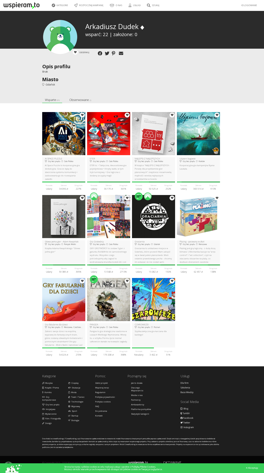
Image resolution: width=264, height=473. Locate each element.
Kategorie (62, 5)
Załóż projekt (101, 383)
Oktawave (172, 462)
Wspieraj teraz (102, 387)
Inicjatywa (50, 409)
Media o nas (137, 395)
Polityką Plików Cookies (143, 466)
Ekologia (74, 420)
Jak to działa (136, 383)
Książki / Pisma (51, 387)
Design (48, 423)
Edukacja (75, 387)
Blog (185, 408)
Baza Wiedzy (186, 392)
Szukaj (155, 5)
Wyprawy (75, 406)
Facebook (188, 418)
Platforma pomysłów (141, 409)
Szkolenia (185, 387)
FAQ (97, 406)
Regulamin (100, 392)
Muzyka (48, 383)
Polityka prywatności (105, 397)
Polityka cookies (103, 401)
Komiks (47, 392)
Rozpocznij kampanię (91, 5)
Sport (74, 411)
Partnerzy (136, 399)
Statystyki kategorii (140, 413)
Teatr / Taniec (77, 397)
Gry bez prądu (51, 404)
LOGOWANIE (250, 5)
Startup (74, 415)
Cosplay (74, 383)
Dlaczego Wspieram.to (137, 389)
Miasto (50, 79)
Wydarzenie (50, 413)
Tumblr (186, 413)
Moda (73, 392)
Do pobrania (101, 411)
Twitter (186, 422)
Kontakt (99, 415)
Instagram (188, 427)
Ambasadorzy (137, 404)
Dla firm (184, 383)
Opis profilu (56, 66)
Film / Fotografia (52, 418)
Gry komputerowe (49, 398)
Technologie (76, 401)
